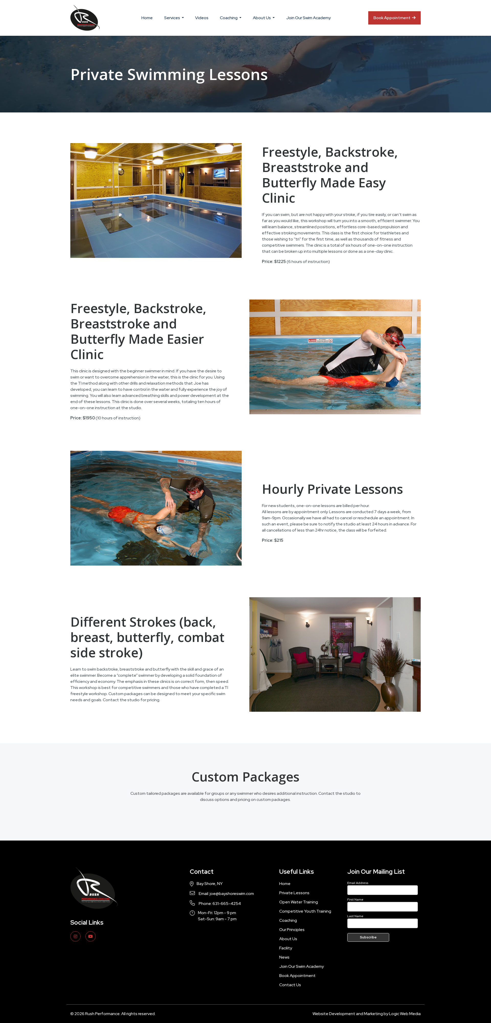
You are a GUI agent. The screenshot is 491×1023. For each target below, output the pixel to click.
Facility (285, 948)
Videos (201, 17)
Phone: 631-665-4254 (219, 903)
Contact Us (290, 984)
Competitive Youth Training (305, 911)
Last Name (355, 916)
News (284, 957)
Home (147, 17)
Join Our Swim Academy (308, 17)
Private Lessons (294, 892)
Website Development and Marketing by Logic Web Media (367, 1013)
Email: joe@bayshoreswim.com (226, 893)
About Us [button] (262, 17)
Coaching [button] (229, 17)
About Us (288, 938)
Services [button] (172, 17)
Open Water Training (298, 902)
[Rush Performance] (85, 18)
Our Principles (292, 929)
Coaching (288, 920)
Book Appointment (392, 17)
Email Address (357, 883)
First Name (355, 900)
